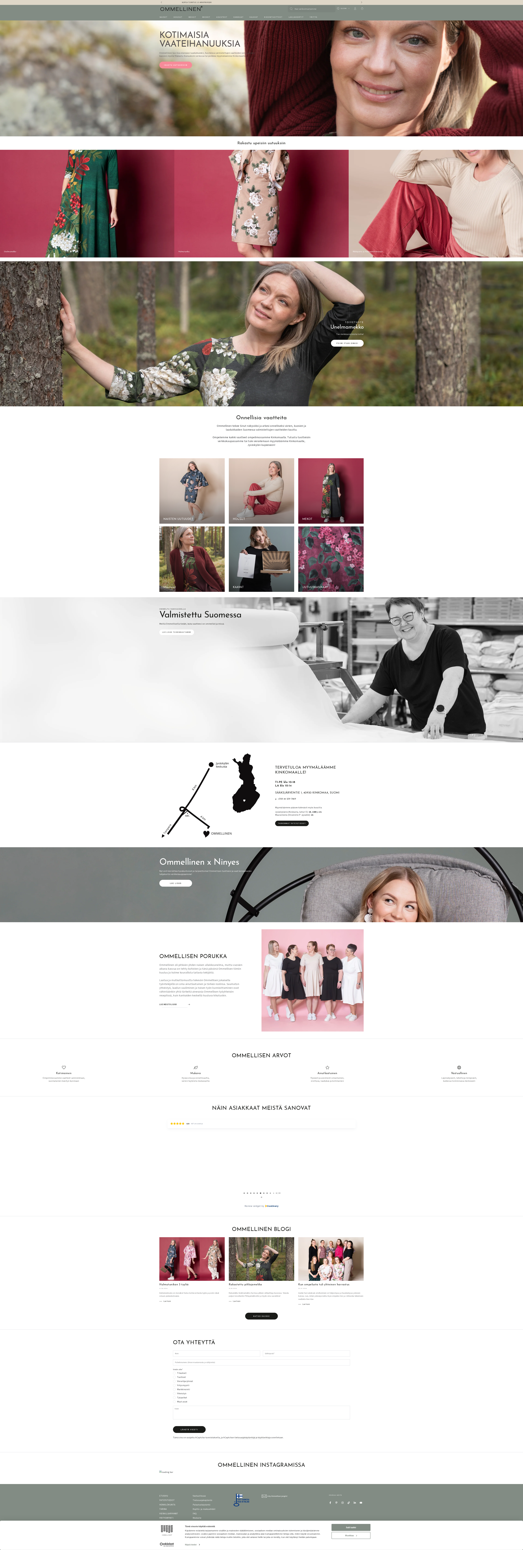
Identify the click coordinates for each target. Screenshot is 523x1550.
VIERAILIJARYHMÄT (168, 1516)
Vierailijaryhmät (185, 1384)
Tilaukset (181, 1376)
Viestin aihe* (178, 1372)
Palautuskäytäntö (201, 1507)
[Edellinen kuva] (161, 2)
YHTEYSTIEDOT (167, 1503)
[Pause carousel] (261, 1200)
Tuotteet (181, 1380)
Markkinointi (183, 1392)
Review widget (253, 1208)
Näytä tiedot (191, 1544)
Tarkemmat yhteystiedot (292, 823)
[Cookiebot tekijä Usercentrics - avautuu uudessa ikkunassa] (167, 1545)
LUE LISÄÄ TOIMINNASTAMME (176, 632)
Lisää (285, 1185)
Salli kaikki (351, 1527)
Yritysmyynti (183, 1388)
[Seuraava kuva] (361, 2)
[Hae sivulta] (291, 8)
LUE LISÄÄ (176, 883)
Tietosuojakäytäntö (202, 1503)
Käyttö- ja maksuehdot (204, 1511)
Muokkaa (349, 1535)
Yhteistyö (181, 1396)
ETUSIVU (163, 1498)
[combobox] (310, 8)
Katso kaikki (261, 1319)
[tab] (242, 1196)
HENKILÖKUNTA (167, 1507)
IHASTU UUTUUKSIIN (175, 65)
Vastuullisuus (199, 1498)
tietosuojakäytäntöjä (245, 1440)
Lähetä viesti (189, 1432)
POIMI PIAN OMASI (347, 343)
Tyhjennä (330, 9)
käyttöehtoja (264, 1440)
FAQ (195, 1516)
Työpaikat (182, 1400)
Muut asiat (182, 1404)
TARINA (163, 1511)
